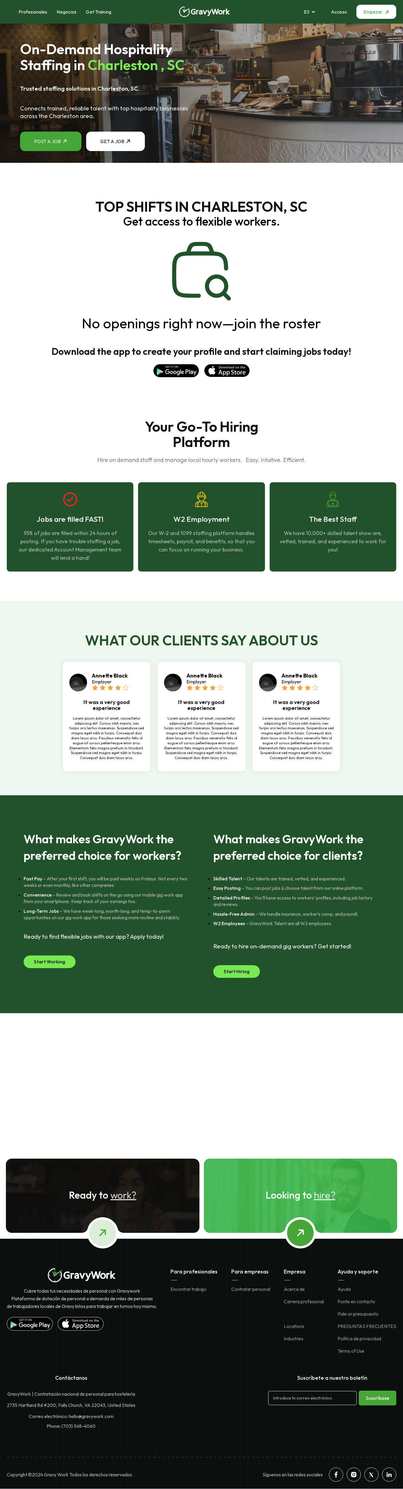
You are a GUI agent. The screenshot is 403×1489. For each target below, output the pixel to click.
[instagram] (354, 1475)
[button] (313, 12)
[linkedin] (389, 1475)
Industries (293, 1338)
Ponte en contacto (356, 1301)
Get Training (98, 12)
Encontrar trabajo (189, 1289)
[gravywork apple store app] (227, 370)
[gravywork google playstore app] (176, 370)
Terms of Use (351, 1351)
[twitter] (371, 1475)
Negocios (66, 12)
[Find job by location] (102, 1233)
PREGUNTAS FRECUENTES (367, 1326)
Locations (294, 1326)
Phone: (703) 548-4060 (71, 1426)
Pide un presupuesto (358, 1314)
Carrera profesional (304, 1301)
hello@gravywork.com (91, 1416)
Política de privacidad (359, 1338)
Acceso (339, 12)
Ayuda (344, 1289)
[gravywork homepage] (82, 1275)
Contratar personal (250, 1289)
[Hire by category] (300, 1233)
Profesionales (33, 12)
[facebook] (336, 1475)
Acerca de (294, 1289)
